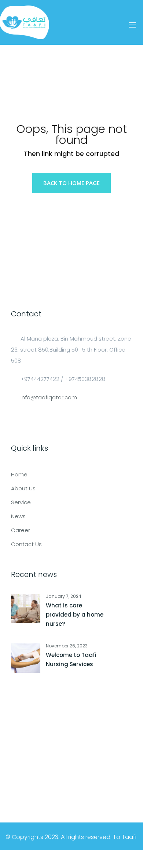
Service (21, 502)
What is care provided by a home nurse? (74, 615)
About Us (23, 488)
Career (20, 530)
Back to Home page (71, 182)
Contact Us (26, 544)
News (18, 516)
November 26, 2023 (67, 646)
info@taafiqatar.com (49, 397)
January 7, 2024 (63, 596)
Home (19, 474)
